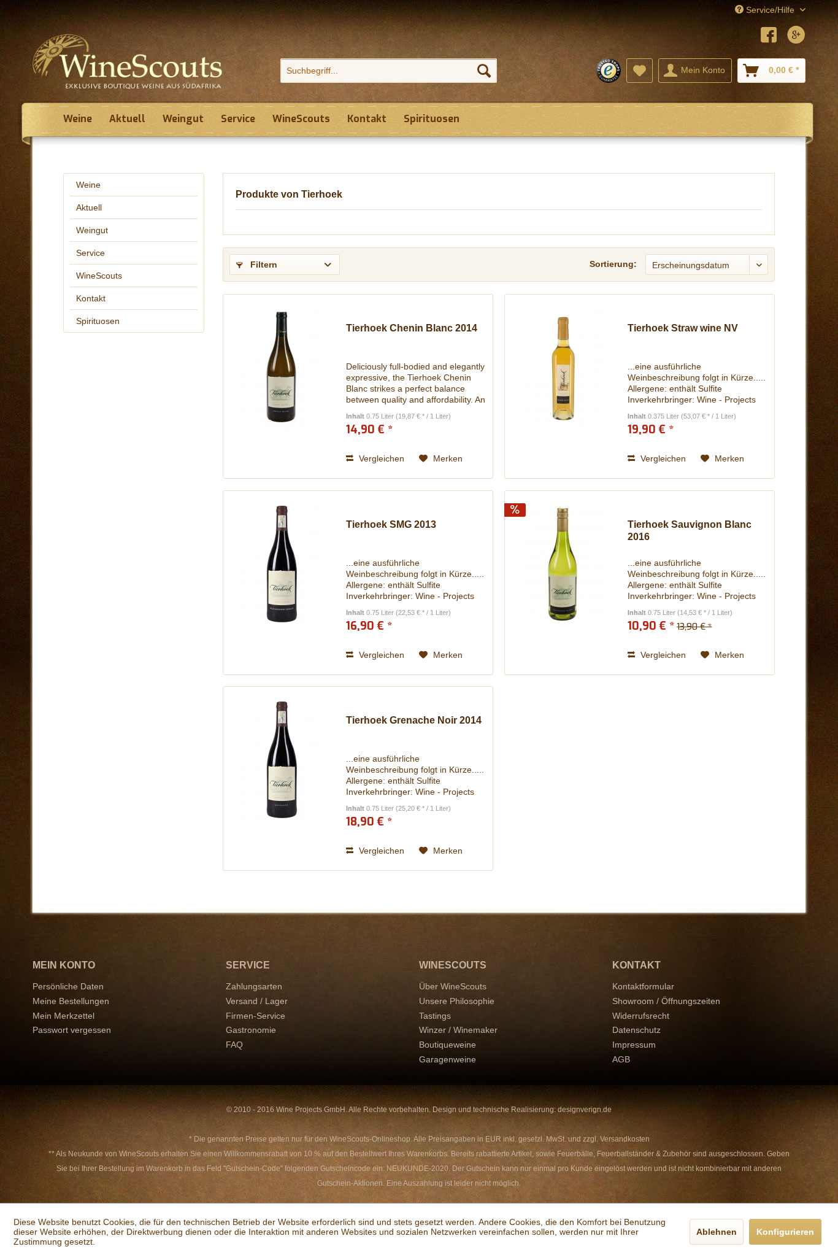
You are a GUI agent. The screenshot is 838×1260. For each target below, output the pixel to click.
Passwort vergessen (72, 1030)
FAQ (234, 1044)
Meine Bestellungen (71, 1001)
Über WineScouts (452, 986)
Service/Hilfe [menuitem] (770, 10)
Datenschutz (636, 1030)
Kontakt (91, 298)
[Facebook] (768, 36)
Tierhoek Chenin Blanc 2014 (411, 328)
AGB (621, 1059)
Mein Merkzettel (63, 1016)
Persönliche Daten (68, 986)
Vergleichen (380, 458)
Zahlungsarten (254, 986)
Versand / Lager (257, 1001)
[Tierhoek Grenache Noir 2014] (281, 778)
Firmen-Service (255, 1016)
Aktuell (89, 207)
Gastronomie (251, 1030)
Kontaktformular (643, 986)
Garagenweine (447, 1059)
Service (90, 253)
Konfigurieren (785, 1232)
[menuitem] (388, 70)
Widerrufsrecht (640, 1016)
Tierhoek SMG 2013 (391, 524)
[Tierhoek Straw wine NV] (563, 386)
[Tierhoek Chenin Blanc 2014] (281, 386)
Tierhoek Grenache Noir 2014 (414, 720)
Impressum (634, 1044)
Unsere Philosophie (456, 1001)
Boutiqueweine (447, 1044)
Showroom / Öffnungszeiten (666, 1001)
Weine (88, 185)
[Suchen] (484, 70)
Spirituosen (98, 321)
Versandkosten (625, 1139)
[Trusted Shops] (608, 70)
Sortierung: (613, 264)
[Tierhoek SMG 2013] (281, 582)
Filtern (262, 264)
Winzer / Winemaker (458, 1030)
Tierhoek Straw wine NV (683, 328)
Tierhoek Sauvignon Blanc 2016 (690, 530)
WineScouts (99, 275)
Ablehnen (716, 1232)
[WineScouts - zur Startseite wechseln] (128, 61)
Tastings (435, 1016)
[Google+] (796, 36)
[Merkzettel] (639, 70)
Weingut (92, 230)
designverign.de (585, 1109)
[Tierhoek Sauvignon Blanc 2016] (563, 582)
